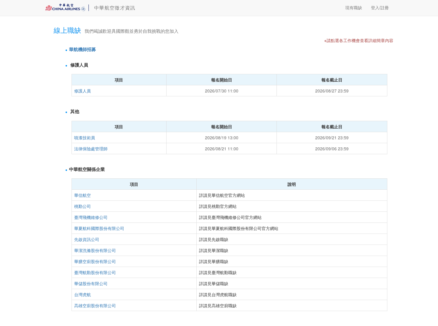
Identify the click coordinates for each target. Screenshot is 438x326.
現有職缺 (353, 7)
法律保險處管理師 (91, 149)
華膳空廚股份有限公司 (95, 261)
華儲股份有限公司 (91, 283)
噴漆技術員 (84, 137)
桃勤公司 (82, 206)
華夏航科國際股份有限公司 (99, 228)
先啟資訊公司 (86, 239)
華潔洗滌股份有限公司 (95, 250)
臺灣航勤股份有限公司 (95, 272)
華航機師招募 (82, 49)
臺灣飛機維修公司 (91, 217)
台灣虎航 (82, 294)
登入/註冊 (380, 7)
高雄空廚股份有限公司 (95, 305)
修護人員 (82, 91)
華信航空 (82, 195)
